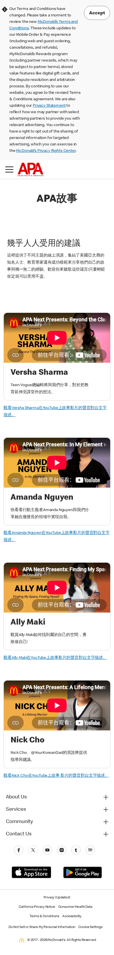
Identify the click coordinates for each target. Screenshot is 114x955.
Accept (97, 13)
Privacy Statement (49, 106)
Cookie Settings (90, 927)
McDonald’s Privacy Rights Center (45, 151)
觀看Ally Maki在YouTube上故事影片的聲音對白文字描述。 (55, 658)
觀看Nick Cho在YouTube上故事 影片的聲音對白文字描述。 (56, 776)
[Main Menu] (9, 169)
